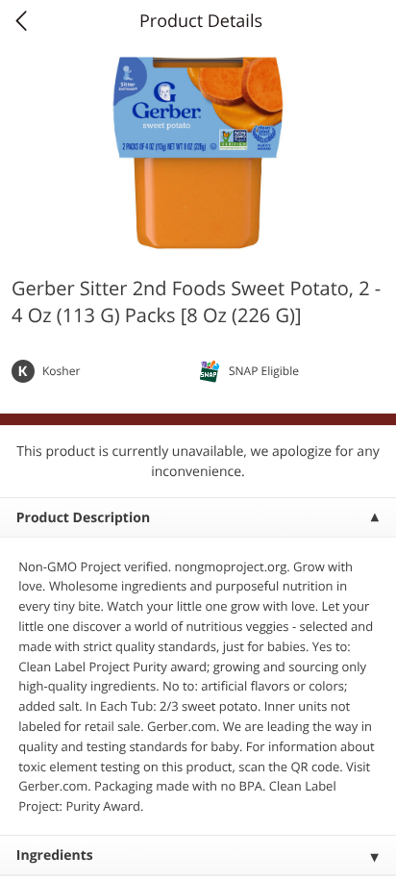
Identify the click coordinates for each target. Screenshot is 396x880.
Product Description (83, 518)
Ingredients (54, 855)
